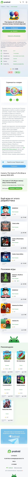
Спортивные (7, 389)
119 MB (11, 420)
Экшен (20, 389)
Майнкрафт (7, 361)
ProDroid (15, 436)
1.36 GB (24, 263)
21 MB (24, 314)
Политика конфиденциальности (14, 458)
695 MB (24, 232)
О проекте (14, 455)
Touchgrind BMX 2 (7, 385)
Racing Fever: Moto (7, 409)
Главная (3, 6)
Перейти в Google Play (18, 63)
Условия (14, 464)
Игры (7, 6)
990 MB (24, 248)
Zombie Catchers (21, 385)
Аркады (7, 365)
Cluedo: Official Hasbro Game (18, 239)
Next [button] (17, 100)
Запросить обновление (14, 36)
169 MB (24, 284)
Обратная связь (18, 467)
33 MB (24, 330)
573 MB (24, 217)
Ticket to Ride (15, 223)
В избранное (14, 28)
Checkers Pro (15, 320)
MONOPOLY (15, 208)
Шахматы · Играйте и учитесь (17, 275)
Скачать (14, 31)
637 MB (11, 396)
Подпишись (14, 166)
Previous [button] (10, 100)
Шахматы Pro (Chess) (17, 305)
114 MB (24, 396)
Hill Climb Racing (21, 361)
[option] (14, 91)
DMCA (14, 461)
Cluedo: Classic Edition (17, 254)
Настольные (14, 6)
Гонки (21, 365)
